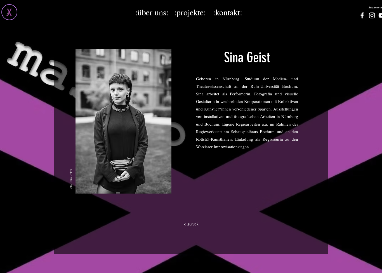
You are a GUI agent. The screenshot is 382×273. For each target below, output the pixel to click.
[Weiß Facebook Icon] (362, 15)
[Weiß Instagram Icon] (372, 15)
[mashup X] (9, 12)
